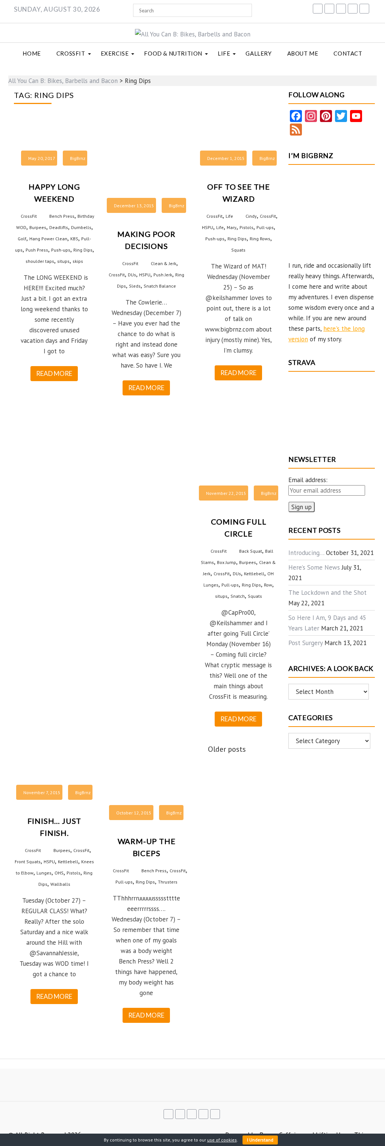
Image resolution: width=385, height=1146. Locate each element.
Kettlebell (254, 573)
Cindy (251, 216)
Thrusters (167, 882)
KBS (74, 238)
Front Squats (28, 861)
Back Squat (250, 551)
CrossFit (70, 53)
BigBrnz (77, 158)
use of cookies (222, 1140)
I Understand (260, 1140)
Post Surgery (305, 643)
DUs (132, 274)
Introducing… (306, 553)
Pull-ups (265, 227)
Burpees (37, 227)
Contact (347, 53)
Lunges (44, 873)
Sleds (135, 286)
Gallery (258, 53)
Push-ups (60, 250)
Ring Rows (260, 238)
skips (78, 261)
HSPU (144, 274)
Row (268, 585)
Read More (54, 373)
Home (32, 53)
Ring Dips (82, 250)
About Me (302, 53)
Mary (231, 227)
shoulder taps (40, 261)
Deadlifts (58, 227)
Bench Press (61, 216)
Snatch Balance (160, 286)
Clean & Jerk (163, 263)
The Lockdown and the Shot (327, 592)
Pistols (246, 227)
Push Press (37, 250)
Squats (238, 250)
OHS (59, 873)
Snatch (237, 596)
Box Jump (226, 562)
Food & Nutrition (173, 53)
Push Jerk (162, 274)
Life (224, 53)
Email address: (307, 480)
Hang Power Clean (48, 238)
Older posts (227, 749)
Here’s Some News (314, 567)
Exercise (115, 53)
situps (63, 261)
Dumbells (81, 227)
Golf (22, 238)
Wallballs (60, 884)
